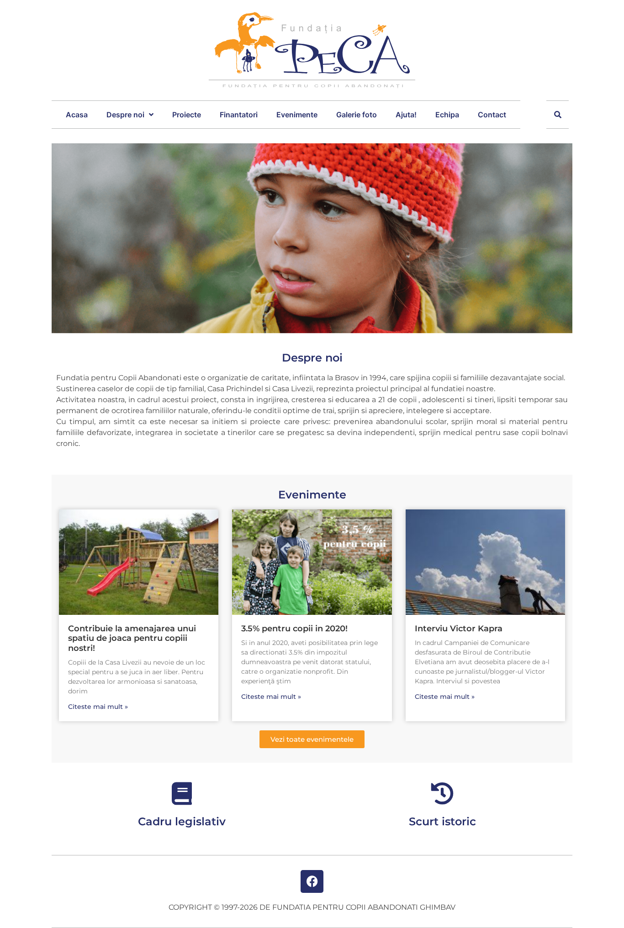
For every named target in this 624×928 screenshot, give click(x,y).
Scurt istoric (442, 821)
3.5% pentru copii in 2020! (294, 629)
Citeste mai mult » (98, 707)
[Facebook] (312, 881)
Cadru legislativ (182, 821)
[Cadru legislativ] (181, 793)
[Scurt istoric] (442, 793)
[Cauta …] (558, 114)
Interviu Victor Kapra (458, 629)
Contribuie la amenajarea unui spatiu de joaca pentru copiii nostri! (132, 638)
